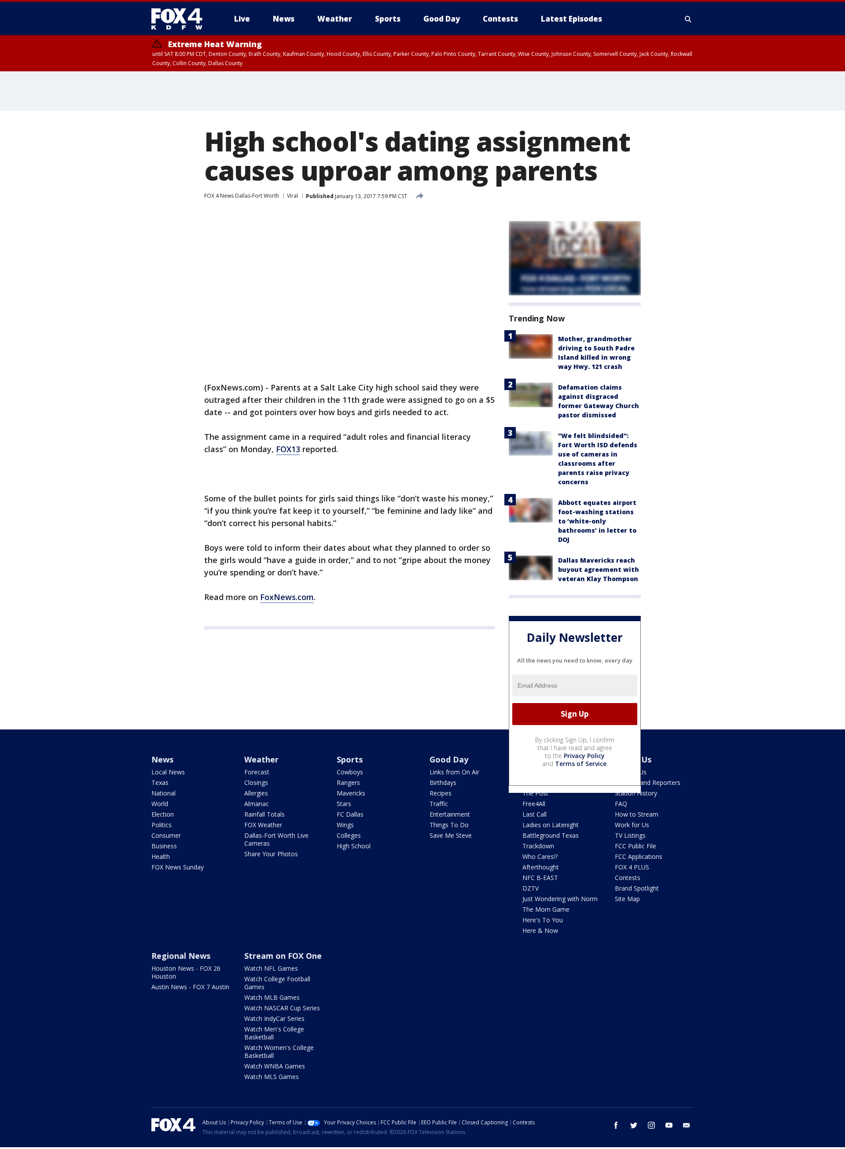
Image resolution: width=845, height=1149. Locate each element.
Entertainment (450, 814)
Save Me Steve (451, 835)
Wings (345, 825)
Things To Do (449, 825)
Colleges (349, 835)
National (163, 793)
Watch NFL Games (271, 968)
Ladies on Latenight (550, 825)
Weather (261, 759)
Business (164, 846)
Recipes (441, 793)
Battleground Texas (550, 835)
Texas (160, 782)
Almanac (256, 803)
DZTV (530, 888)
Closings (256, 782)
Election (162, 814)
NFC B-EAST (540, 877)
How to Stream (636, 814)
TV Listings (630, 835)
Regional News (180, 955)
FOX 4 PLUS (632, 867)
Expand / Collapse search (688, 19)
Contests (627, 877)
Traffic (439, 803)
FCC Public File (635, 846)
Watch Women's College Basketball (279, 1051)
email (687, 1125)
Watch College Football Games (277, 983)
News (162, 759)
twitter (634, 1125)
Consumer (166, 835)
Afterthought (540, 867)
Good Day (449, 759)
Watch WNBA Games (274, 1066)
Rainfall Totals (264, 814)
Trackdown (538, 846)
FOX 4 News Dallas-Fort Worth (241, 195)
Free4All (533, 803)
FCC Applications (638, 856)
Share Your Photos (271, 854)
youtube (669, 1125)
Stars (344, 803)
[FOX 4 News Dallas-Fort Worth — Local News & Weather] (180, 18)
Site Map (627, 899)
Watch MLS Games (271, 1076)
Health (160, 856)
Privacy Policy (584, 755)
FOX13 (288, 449)
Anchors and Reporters (647, 782)
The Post (535, 793)
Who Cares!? (540, 856)
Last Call (534, 814)
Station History (636, 793)
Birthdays (443, 782)
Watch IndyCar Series (274, 1018)
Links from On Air (454, 772)
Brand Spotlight (637, 888)
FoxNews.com (287, 597)
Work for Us (632, 825)
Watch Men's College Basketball (274, 1033)
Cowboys (350, 772)
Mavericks (351, 793)
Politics (161, 825)
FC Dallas (350, 814)
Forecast (256, 772)
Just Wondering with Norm (560, 899)
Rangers (348, 782)
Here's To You (542, 920)
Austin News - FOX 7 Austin (190, 987)
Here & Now (540, 930)
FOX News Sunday (177, 867)
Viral (292, 195)
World (159, 803)
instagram (651, 1125)
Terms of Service (580, 763)
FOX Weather (263, 825)
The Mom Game (545, 909)
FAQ (621, 803)
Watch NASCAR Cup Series (282, 1008)
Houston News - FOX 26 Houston (185, 972)
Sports (350, 759)
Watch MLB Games (272, 997)
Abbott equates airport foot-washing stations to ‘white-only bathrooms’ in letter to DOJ (597, 521)
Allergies (256, 793)
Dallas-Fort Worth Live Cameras (276, 839)
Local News (168, 772)
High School (354, 846)
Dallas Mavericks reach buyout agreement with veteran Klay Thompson (598, 569)
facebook (616, 1125)
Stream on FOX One (283, 955)
